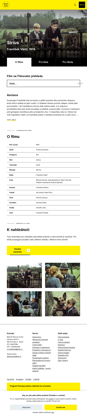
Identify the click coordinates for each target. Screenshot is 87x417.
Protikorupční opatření (40, 358)
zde (52, 412)
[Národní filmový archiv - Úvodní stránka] (6, 4)
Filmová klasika (63, 337)
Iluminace (61, 345)
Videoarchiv (62, 358)
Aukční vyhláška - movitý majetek (41, 369)
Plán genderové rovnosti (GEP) (41, 361)
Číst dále (11, 120)
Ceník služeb (37, 345)
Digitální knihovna (64, 350)
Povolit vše (60, 407)
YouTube (28, 379)
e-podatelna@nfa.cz (14, 349)
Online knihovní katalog (66, 347)
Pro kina (43, 62)
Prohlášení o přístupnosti (41, 350)
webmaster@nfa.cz (14, 356)
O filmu (19, 62)
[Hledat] (75, 5)
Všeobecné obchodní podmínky (40, 340)
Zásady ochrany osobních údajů (41, 354)
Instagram (19, 379)
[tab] (20, 250)
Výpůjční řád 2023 (38, 366)
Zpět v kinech (63, 360)
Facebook (10, 379)
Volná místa (36, 337)
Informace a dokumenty (41, 347)
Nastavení (26, 407)
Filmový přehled (64, 342)
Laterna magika (63, 353)
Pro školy (68, 62)
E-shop (60, 339)
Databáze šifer (63, 355)
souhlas (51, 399)
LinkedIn (36, 379)
